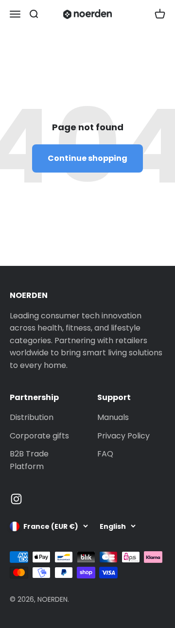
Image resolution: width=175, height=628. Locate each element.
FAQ (105, 453)
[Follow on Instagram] (16, 499)
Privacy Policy (123, 435)
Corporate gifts (39, 435)
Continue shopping (87, 158)
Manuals (113, 417)
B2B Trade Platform (29, 460)
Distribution (31, 417)
